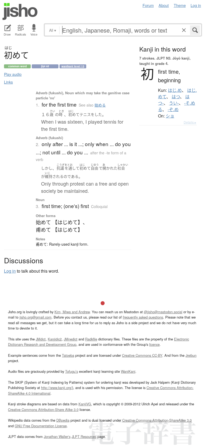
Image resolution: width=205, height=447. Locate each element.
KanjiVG (84, 403)
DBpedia (62, 420)
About (164, 5)
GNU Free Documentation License (41, 425)
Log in (196, 5)
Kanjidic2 (55, 339)
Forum (148, 5)
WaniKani (128, 371)
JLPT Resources (84, 436)
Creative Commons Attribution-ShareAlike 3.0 (157, 420)
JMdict (41, 339)
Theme (180, 5)
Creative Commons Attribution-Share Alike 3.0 (43, 409)
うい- (174, 103)
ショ (170, 116)
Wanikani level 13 (72, 66)
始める (100, 105)
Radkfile (91, 339)
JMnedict (70, 339)
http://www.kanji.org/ (56, 387)
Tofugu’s (71, 371)
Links (8, 82)
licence (154, 344)
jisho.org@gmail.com (35, 317)
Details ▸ (190, 122)
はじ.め (175, 90)
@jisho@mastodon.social (163, 311)
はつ (176, 97)
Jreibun (191, 355)
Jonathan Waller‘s (57, 436)
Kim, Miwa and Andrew (72, 311)
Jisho (20, 11)
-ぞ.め (173, 109)
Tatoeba (68, 355)
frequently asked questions (143, 317)
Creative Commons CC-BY (142, 355)
